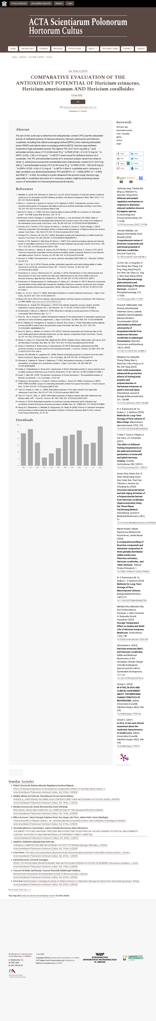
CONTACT (127, 48)
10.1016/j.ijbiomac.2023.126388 (132, 403)
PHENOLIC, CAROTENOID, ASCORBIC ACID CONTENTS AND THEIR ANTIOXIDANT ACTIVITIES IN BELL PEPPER (66, 799)
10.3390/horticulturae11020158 (132, 639)
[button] (123, 153)
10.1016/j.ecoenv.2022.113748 (132, 224)
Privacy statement (19, 3)
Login (70, 3)
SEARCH (141, 48)
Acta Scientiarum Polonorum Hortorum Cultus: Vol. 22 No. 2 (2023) (45, 877)
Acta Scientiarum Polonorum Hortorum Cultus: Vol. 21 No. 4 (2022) (45, 824)
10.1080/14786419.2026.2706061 (133, 571)
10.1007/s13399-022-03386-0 (131, 351)
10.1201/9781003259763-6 (130, 678)
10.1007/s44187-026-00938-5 (131, 256)
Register (59, 3)
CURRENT (43, 48)
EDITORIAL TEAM (110, 48)
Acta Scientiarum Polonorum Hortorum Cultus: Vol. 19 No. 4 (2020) (45, 813)
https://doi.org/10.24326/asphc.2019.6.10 (80, 107)
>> (29, 890)
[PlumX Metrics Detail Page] (123, 757)
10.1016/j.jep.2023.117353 (130, 299)
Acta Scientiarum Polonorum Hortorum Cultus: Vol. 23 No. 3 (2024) (45, 792)
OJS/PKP (58, 963)
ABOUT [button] (92, 48)
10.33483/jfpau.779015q (129, 713)
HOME (13, 48)
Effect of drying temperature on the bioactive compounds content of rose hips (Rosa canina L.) (59, 788)
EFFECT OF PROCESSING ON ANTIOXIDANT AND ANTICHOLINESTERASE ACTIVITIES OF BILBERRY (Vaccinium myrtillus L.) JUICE (75, 863)
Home (14, 57)
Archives (23, 57)
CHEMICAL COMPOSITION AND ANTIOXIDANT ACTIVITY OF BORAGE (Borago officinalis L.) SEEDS (60, 845)
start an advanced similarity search (38, 895)
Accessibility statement (41, 3)
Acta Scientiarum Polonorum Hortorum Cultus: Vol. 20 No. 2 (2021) (46, 838)
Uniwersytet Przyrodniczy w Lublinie (65, 958)
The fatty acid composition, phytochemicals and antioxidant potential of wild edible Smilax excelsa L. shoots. (77, 852)
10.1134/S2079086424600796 (131, 600)
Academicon (70, 960)
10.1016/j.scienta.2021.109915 (132, 467)
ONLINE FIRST (27, 48)
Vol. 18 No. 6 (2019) (36, 57)
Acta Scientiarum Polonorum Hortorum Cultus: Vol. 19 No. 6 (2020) (45, 848)
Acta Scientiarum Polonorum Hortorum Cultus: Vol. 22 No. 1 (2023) (45, 856)
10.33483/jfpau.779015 (128, 746)
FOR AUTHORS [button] (75, 48)
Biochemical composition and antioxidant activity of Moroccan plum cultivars (50, 873)
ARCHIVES (58, 48)
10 (25, 890)
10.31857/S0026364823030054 (132, 428)
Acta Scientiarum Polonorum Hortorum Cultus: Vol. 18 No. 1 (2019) (45, 802)
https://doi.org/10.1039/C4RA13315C (46, 302)
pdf (78, 102)
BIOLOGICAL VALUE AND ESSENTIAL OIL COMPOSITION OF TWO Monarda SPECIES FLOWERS (58, 810)
